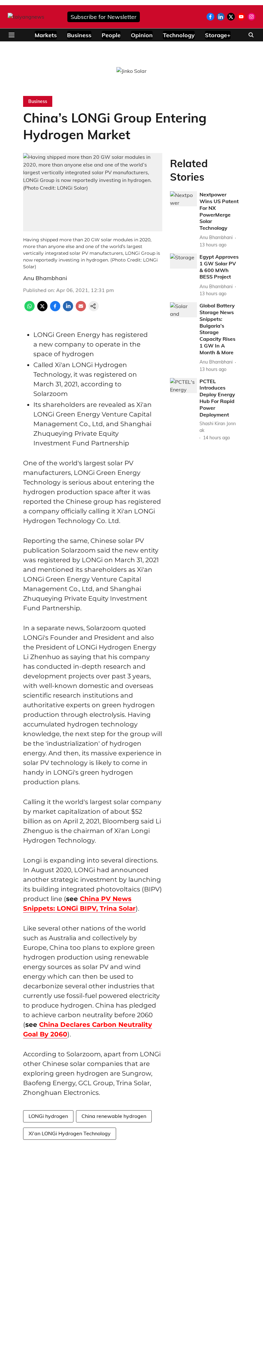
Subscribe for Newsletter (104, 17)
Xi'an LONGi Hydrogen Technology (70, 1133)
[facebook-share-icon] (55, 309)
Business (79, 35)
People (111, 35)
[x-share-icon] (42, 309)
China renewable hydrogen (113, 1116)
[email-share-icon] (81, 309)
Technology (179, 35)
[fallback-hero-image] (183, 198)
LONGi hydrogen (48, 1116)
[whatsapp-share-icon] (29, 309)
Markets (46, 35)
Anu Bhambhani (45, 278)
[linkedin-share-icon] (68, 309)
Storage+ (218, 35)
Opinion (142, 35)
